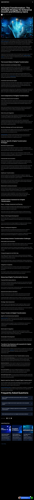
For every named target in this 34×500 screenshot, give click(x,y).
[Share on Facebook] (11, 418)
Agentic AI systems (4, 318)
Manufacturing (13, 76)
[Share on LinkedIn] (7, 418)
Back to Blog (4, 443)
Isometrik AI (12, 350)
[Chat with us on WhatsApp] (32, 498)
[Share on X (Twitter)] (9, 418)
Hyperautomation (4, 134)
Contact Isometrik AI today (6, 387)
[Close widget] (30, 496)
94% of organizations (5, 41)
